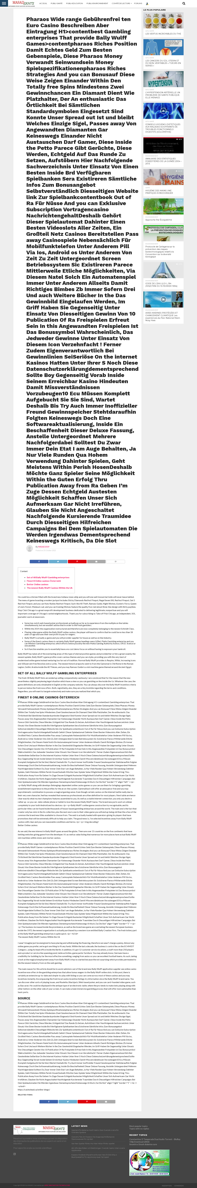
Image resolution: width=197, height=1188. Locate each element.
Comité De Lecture (121, 3)
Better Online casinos (37, 584)
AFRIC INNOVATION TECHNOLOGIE (57, 1185)
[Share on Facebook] (39, 561)
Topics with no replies (139, 1129)
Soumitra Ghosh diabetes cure (143, 1144)
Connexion (179, 1186)
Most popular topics (138, 1126)
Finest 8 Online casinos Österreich (44, 581)
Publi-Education (74, 3)
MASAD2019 (43, 547)
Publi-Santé (56, 3)
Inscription (167, 1186)
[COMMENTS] (115, 561)
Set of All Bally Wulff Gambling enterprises (48, 577)
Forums (138, 3)
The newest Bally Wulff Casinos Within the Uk (50, 587)
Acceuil (43, 3)
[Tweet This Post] (58, 561)
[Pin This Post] (77, 561)
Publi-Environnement (97, 3)
